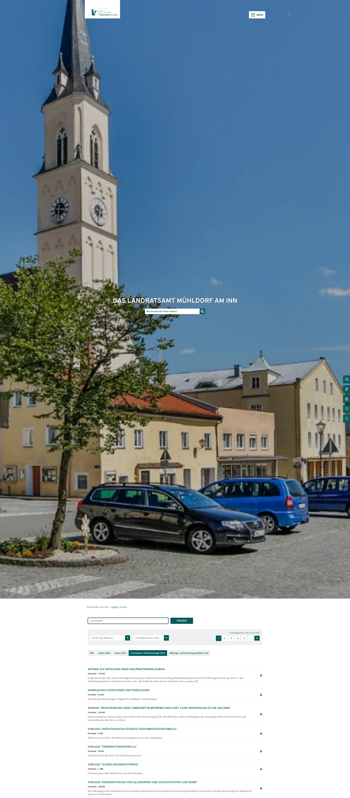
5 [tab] (177, 583)
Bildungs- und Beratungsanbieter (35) (189, 653)
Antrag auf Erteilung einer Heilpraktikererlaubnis (126, 669)
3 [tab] (168, 583)
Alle (92, 653)
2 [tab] (164, 583)
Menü (259, 14)
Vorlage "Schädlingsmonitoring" (113, 764)
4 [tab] (173, 583)
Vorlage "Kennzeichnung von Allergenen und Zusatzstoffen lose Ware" (143, 782)
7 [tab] (185, 583)
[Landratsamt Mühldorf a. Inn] (102, 9)
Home (115, 607)
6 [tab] (181, 583)
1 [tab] (160, 583)
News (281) (120, 653)
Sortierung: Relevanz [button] (102, 637)
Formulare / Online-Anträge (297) (148, 653)
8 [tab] (189, 583)
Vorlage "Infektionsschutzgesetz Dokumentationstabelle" (132, 729)
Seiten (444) (104, 653)
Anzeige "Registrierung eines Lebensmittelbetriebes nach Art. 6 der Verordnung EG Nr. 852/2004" (159, 708)
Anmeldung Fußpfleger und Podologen (118, 690)
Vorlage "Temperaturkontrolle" (112, 746)
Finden (182, 620)
